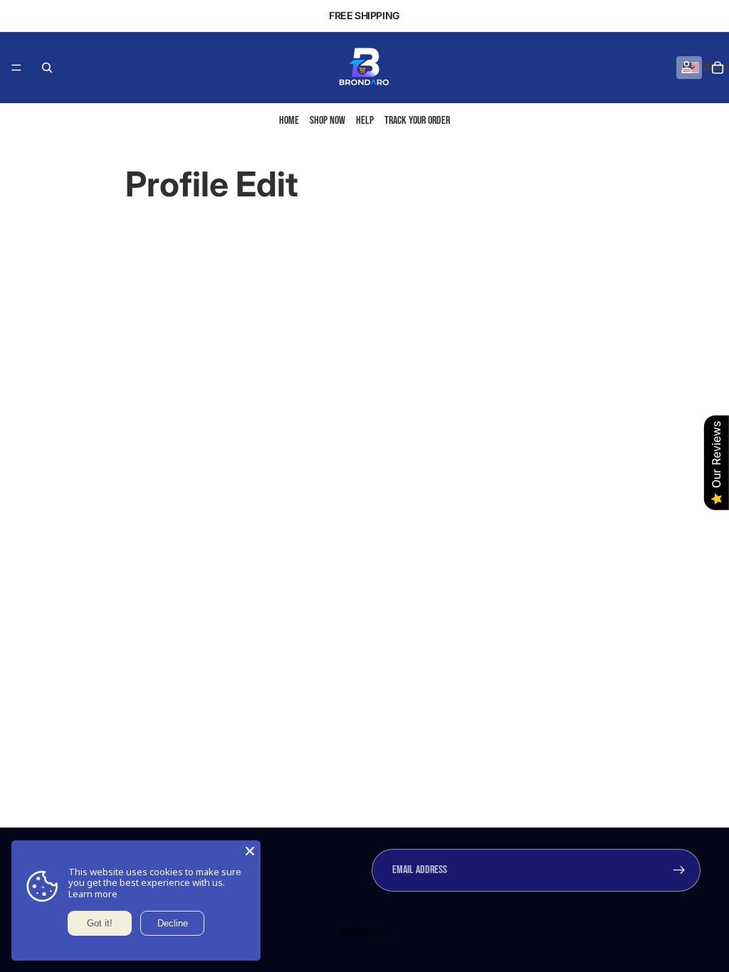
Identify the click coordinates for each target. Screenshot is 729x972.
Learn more (92, 893)
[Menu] (16, 67)
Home (289, 120)
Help (365, 120)
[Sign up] (679, 870)
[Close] (250, 851)
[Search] (47, 67)
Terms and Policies (365, 932)
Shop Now (327, 120)
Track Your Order (417, 120)
